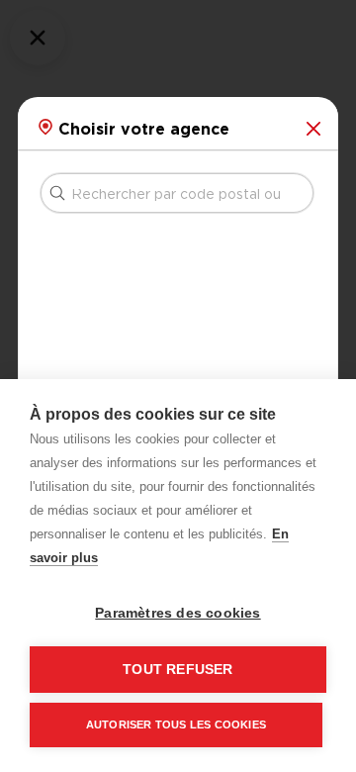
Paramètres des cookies (177, 613)
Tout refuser (177, 669)
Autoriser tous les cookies (176, 724)
